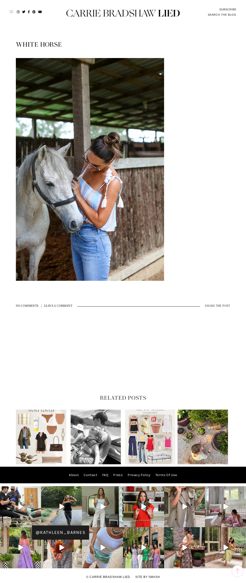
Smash (154, 577)
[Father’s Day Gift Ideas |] (96, 463)
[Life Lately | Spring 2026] (203, 463)
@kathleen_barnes (61, 532)
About (74, 475)
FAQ (105, 475)
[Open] (20, 506)
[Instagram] (37, 522)
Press (118, 475)
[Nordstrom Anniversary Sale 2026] (41, 463)
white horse (39, 45)
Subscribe (227, 9)
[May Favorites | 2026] (150, 463)
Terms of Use (166, 475)
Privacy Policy (139, 475)
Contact (90, 475)
